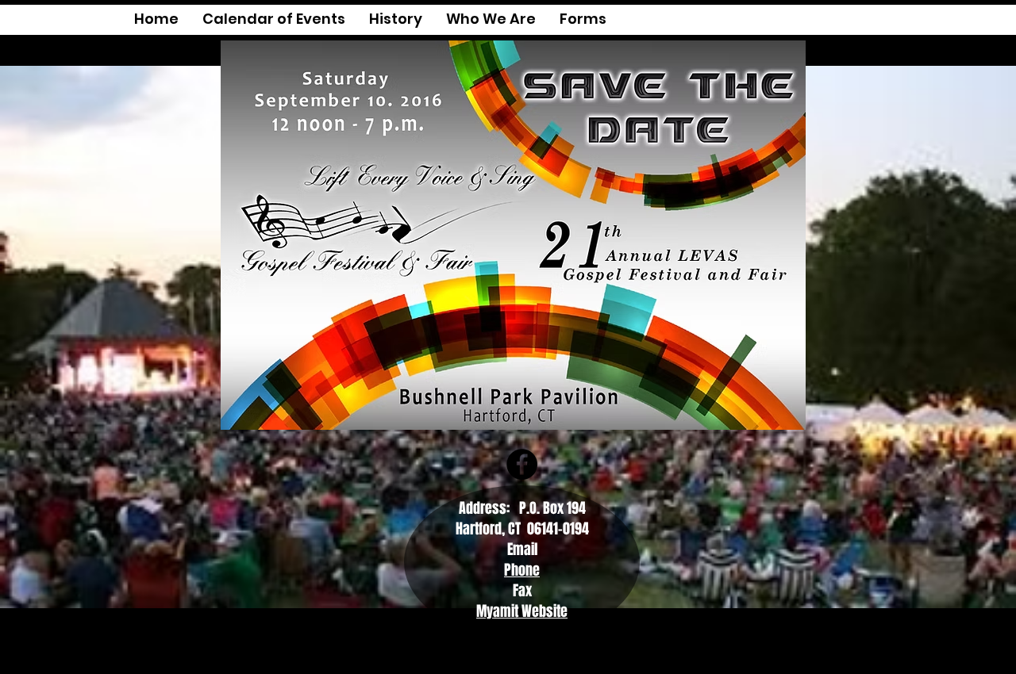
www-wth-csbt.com (589, 654)
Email (522, 549)
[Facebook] (521, 464)
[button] (583, 23)
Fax (522, 590)
